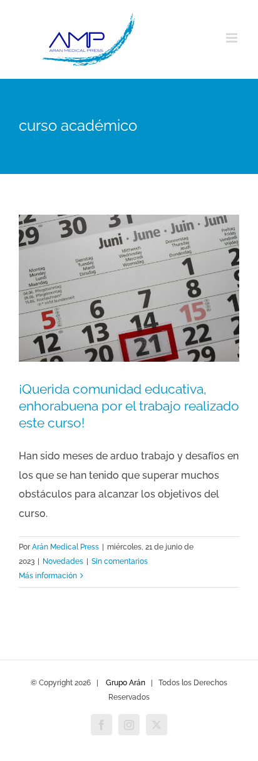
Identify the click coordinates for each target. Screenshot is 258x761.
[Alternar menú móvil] (232, 37)
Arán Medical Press (65, 547)
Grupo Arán (125, 682)
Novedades (63, 561)
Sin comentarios (119, 561)
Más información (48, 575)
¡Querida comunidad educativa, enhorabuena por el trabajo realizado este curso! (129, 406)
